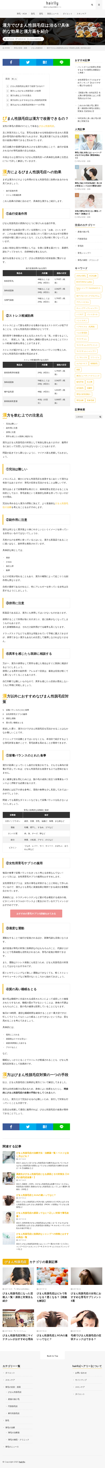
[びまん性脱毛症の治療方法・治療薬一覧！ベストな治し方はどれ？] (9, 1157)
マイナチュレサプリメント (87, 345)
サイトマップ (81, 1380)
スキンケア (81, 13)
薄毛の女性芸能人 (83, 394)
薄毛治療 (80, 400)
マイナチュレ (81, 339)
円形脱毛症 (82, 239)
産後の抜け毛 (83, 231)
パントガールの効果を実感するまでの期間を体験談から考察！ (89, 70)
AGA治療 (93, 276)
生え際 (89, 382)
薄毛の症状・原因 (83, 161)
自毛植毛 (80, 388)
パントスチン (81, 320)
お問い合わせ (81, 1373)
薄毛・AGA (22, 13)
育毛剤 (80, 246)
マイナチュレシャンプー (86, 351)
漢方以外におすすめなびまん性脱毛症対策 (27, 100)
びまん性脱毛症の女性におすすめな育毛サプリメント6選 (86, 1297)
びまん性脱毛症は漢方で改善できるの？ (26, 86)
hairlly (22, 1462)
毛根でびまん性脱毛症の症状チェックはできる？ (86, 1337)
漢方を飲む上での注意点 (19, 95)
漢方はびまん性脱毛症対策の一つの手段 (26, 105)
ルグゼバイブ (81, 363)
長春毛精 (90, 400)
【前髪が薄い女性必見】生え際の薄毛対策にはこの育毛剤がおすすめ (89, 95)
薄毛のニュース (12, 1446)
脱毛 (33, 13)
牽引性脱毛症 (14, 1413)
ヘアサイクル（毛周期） (86, 327)
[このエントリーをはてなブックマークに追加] (44, 62)
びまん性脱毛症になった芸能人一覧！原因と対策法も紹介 (18, 1297)
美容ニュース (53, 13)
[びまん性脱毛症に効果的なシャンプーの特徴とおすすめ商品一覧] (9, 1238)
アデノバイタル (82, 302)
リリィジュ (95, 357)
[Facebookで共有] (11, 62)
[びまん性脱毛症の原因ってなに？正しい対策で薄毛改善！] (9, 1217)
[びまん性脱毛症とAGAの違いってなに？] (9, 1199)
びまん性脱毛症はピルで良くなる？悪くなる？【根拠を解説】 (52, 1297)
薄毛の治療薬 (14, 1432)
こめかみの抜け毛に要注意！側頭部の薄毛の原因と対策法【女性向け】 (89, 108)
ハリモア (80, 314)
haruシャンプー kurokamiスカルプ (88, 289)
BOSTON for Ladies (84, 282)
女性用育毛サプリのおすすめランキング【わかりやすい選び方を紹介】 (89, 83)
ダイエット (67, 13)
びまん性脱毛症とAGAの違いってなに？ (36, 1195)
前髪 (78, 369)
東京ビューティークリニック (88, 376)
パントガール (92, 314)
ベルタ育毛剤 (81, 333)
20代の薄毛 (81, 276)
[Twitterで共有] (27, 62)
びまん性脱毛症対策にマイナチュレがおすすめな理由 (18, 1337)
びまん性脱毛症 (35, 39)
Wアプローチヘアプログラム (88, 296)
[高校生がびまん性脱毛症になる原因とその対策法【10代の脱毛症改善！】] (9, 1178)
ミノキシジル (81, 357)
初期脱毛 (94, 363)
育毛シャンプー (84, 253)
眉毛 (41, 13)
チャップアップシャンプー (87, 308)
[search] (100, 417)
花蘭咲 (89, 388)
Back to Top (52, 1356)
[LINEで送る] (61, 62)
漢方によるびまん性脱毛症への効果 (24, 91)
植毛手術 (80, 382)
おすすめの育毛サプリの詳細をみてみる (36, 913)
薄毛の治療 (10, 1427)
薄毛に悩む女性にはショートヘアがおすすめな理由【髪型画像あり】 (88, 155)
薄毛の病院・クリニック (88, 260)
